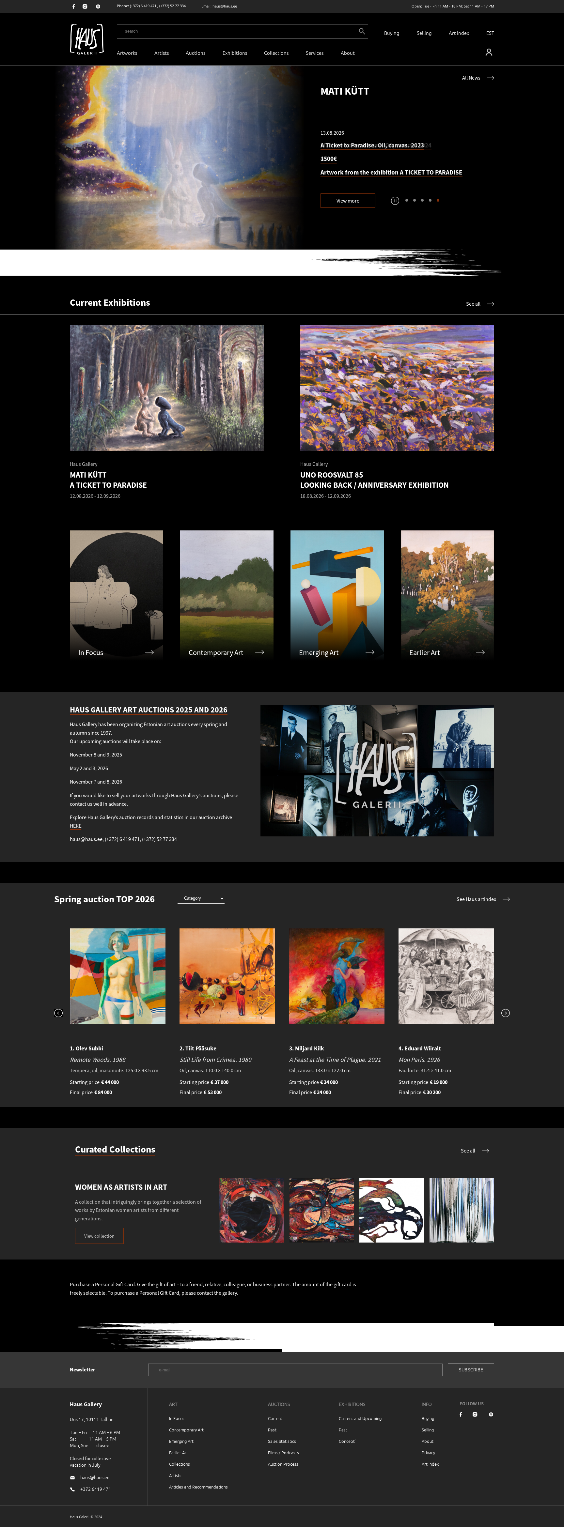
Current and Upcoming (360, 1418)
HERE (75, 825)
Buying (392, 32)
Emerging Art (181, 1441)
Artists (161, 52)
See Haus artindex (476, 899)
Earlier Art (178, 1452)
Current (275, 1418)
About (427, 1441)
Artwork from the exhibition (360, 172)
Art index (430, 1464)
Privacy (428, 1452)
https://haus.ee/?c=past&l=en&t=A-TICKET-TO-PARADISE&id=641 (179, 158)
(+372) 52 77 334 (172, 5)
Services (314, 52)
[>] (502, 1014)
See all (473, 303)
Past (272, 1430)
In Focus (176, 1418)
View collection (99, 1236)
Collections (276, 52)
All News (471, 77)
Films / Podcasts (283, 1452)
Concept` (347, 1441)
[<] (62, 1014)
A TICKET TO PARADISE (431, 172)
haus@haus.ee (224, 6)
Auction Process (283, 1464)
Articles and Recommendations (198, 1487)
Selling (424, 32)
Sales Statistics (282, 1441)
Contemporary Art (186, 1430)
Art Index (459, 32)
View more (348, 200)
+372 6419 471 (95, 1488)
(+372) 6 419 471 (143, 5)
